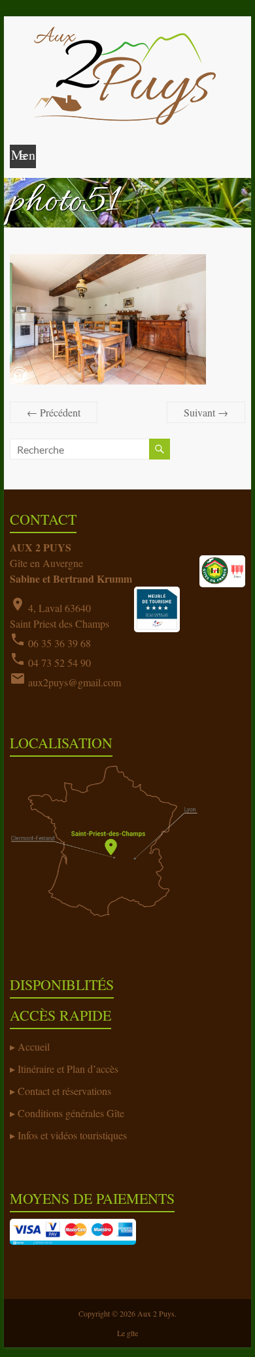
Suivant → (206, 412)
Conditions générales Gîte (71, 1113)
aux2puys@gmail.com (74, 682)
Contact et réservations (64, 1091)
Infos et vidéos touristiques (72, 1135)
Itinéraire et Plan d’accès (68, 1068)
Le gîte (127, 1333)
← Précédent (53, 412)
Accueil (34, 1046)
